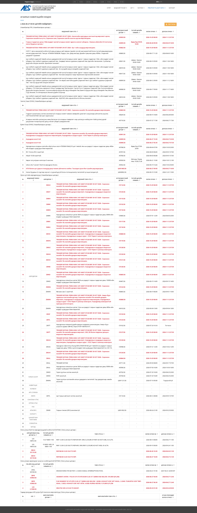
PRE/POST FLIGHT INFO (156, 8)
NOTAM (140, 8)
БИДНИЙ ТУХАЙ (120, 8)
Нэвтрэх (38, 2)
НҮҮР (109, 8)
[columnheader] (70, 31)
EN (161, 2)
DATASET (172, 8)
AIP (131, 8)
